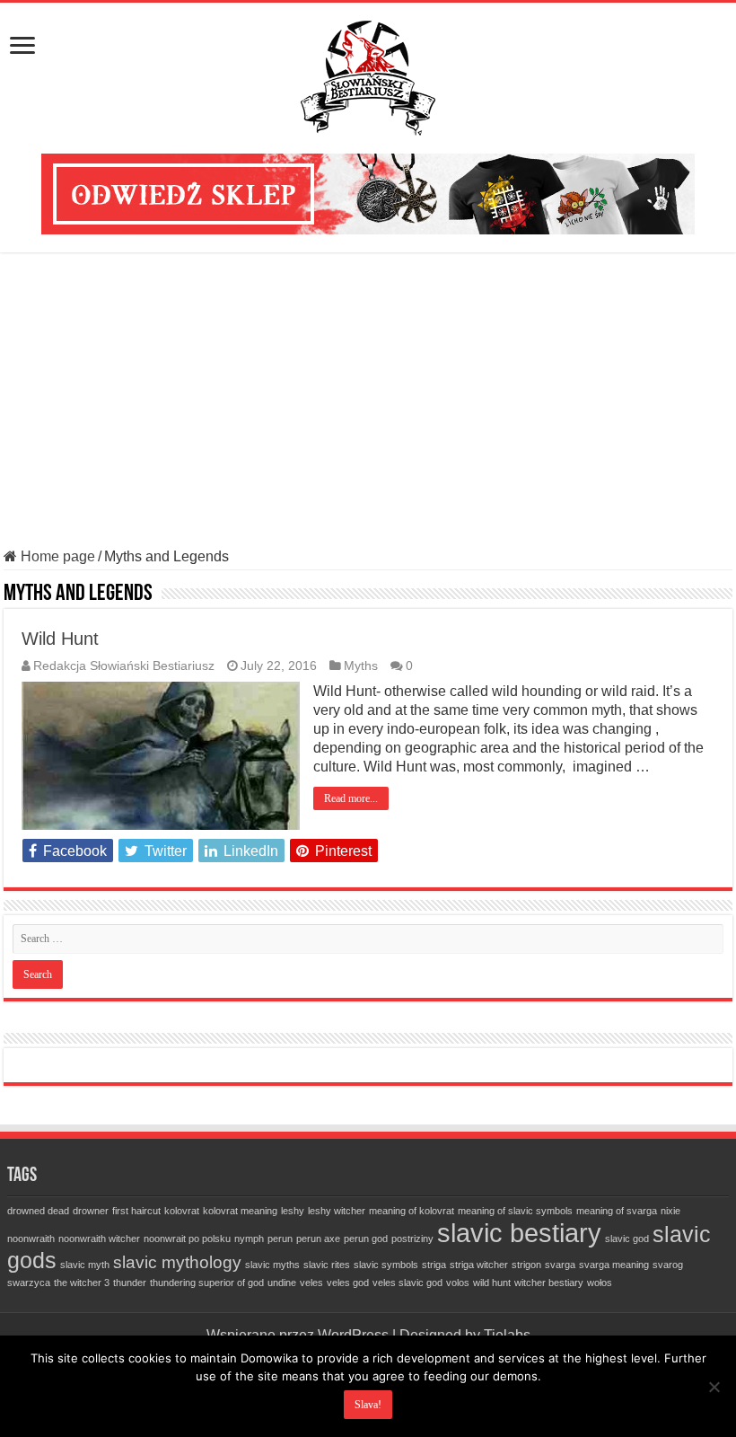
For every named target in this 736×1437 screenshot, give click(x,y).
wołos (599, 1282)
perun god (366, 1238)
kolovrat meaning (240, 1210)
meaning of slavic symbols (515, 1210)
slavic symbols (386, 1264)
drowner (91, 1210)
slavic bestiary (519, 1232)
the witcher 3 (82, 1282)
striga (434, 1264)
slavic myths (272, 1264)
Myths (361, 666)
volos (457, 1282)
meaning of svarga (616, 1210)
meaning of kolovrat (411, 1210)
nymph (249, 1238)
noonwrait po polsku (187, 1238)
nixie (670, 1210)
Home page (56, 556)
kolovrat (181, 1210)
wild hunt (492, 1282)
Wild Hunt (60, 638)
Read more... (351, 798)
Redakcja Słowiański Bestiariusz (124, 666)
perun (280, 1238)
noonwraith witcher (99, 1238)
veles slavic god (407, 1282)
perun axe (318, 1238)
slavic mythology (177, 1262)
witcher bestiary (548, 1282)
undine (281, 1282)
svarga (560, 1264)
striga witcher (479, 1264)
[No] (714, 1387)
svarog (668, 1264)
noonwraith (31, 1238)
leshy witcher (336, 1210)
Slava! (368, 1404)
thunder (129, 1282)
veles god (348, 1282)
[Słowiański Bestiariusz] (368, 74)
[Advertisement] (368, 400)
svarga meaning (614, 1264)
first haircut (136, 1210)
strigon (526, 1264)
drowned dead (38, 1210)
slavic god (627, 1238)
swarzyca (28, 1282)
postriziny (412, 1238)
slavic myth (85, 1264)
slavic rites (326, 1264)
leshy (292, 1210)
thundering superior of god (207, 1282)
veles (311, 1282)
